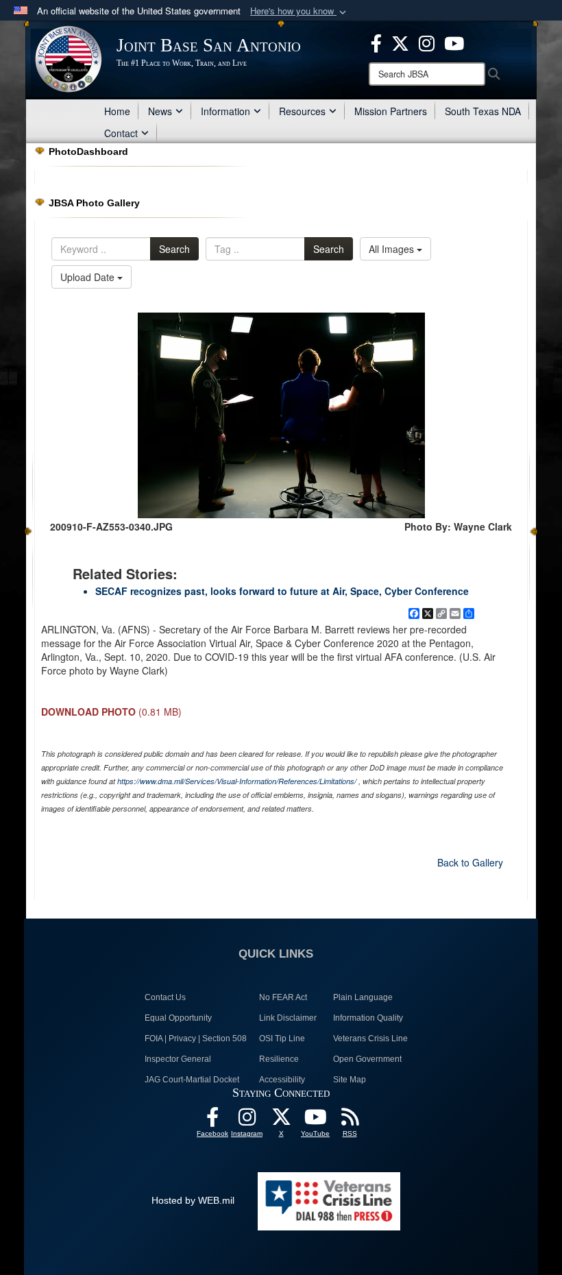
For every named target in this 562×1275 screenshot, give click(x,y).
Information (225, 111)
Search (174, 249)
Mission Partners (390, 111)
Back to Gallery (470, 862)
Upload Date (88, 277)
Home (117, 111)
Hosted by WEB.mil (192, 1200)
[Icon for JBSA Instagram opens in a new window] (427, 42)
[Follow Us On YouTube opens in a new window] (315, 1120)
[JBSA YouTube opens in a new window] (454, 42)
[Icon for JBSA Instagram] (247, 1120)
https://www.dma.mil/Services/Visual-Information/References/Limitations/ (236, 781)
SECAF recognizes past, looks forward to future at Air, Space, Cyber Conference (282, 591)
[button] (299, 11)
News (160, 111)
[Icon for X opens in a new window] (400, 42)
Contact (121, 133)
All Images (393, 249)
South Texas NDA (483, 111)
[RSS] (349, 1120)
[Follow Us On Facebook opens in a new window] (212, 1120)
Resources (302, 111)
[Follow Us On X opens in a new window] (281, 1120)
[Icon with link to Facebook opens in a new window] (376, 42)
